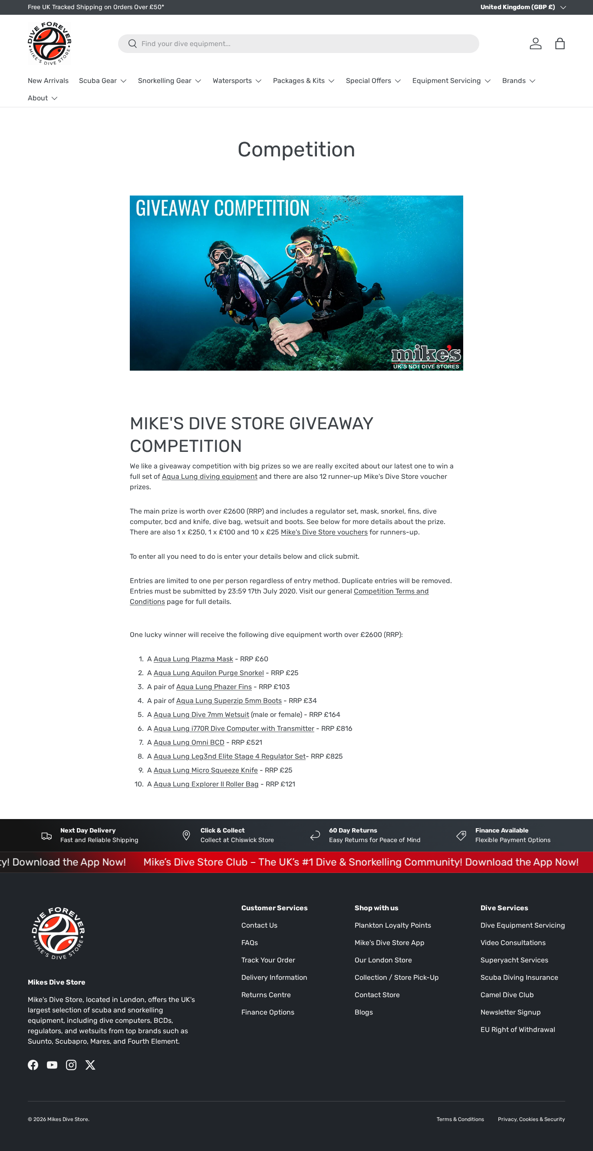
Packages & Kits (299, 80)
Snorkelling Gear (164, 80)
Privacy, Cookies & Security (531, 1119)
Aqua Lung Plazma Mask (193, 659)
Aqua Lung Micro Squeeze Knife (206, 770)
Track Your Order (268, 960)
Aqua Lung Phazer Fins (214, 687)
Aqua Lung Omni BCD (189, 742)
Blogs (364, 1012)
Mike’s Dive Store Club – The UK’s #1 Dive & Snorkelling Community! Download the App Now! (347, 862)
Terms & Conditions (460, 1119)
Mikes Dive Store (67, 1119)
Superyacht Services (514, 960)
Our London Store (383, 960)
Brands (514, 80)
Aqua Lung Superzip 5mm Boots (229, 701)
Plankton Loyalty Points (393, 925)
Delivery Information (274, 977)
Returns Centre (266, 995)
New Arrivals (48, 80)
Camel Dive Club (507, 995)
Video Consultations (513, 943)
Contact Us (259, 925)
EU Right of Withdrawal (518, 1029)
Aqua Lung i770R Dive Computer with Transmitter (234, 728)
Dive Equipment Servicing (523, 925)
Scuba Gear (98, 80)
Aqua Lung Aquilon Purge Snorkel (209, 673)
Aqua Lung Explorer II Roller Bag (206, 784)
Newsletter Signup (511, 1012)
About (38, 98)
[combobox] (299, 43)
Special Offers (368, 80)
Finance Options (267, 1012)
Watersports (232, 80)
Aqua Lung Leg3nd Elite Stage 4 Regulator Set (230, 756)
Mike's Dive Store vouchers (324, 532)
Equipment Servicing (446, 80)
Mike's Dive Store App (390, 943)
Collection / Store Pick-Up (397, 977)
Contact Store (377, 995)
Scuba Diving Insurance (519, 977)
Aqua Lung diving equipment (209, 476)
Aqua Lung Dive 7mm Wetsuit (201, 714)
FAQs (249, 943)
